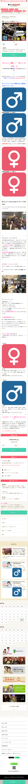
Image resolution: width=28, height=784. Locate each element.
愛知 (3, 534)
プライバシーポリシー (7, 749)
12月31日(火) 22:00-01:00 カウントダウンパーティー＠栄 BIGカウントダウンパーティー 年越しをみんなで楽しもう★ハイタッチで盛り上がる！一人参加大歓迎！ (19, 551)
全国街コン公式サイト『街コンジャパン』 (12, 753)
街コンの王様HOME (4, 9)
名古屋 (16, 9)
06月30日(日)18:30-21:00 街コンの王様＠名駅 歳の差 (19, 563)
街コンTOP (4, 723)
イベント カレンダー (6, 742)
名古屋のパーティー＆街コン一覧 (8, 526)
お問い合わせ (5, 734)
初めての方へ (5, 731)
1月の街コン (11, 9)
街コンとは (4, 727)
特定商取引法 (5, 746)
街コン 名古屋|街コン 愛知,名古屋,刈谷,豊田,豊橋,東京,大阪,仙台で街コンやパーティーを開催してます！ (14, 5)
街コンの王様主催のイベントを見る (9, 430)
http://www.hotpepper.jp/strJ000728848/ (12, 465)
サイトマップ (5, 738)
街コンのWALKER (11, 777)
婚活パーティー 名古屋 (6, 530)
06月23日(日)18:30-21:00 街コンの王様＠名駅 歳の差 (19, 582)
